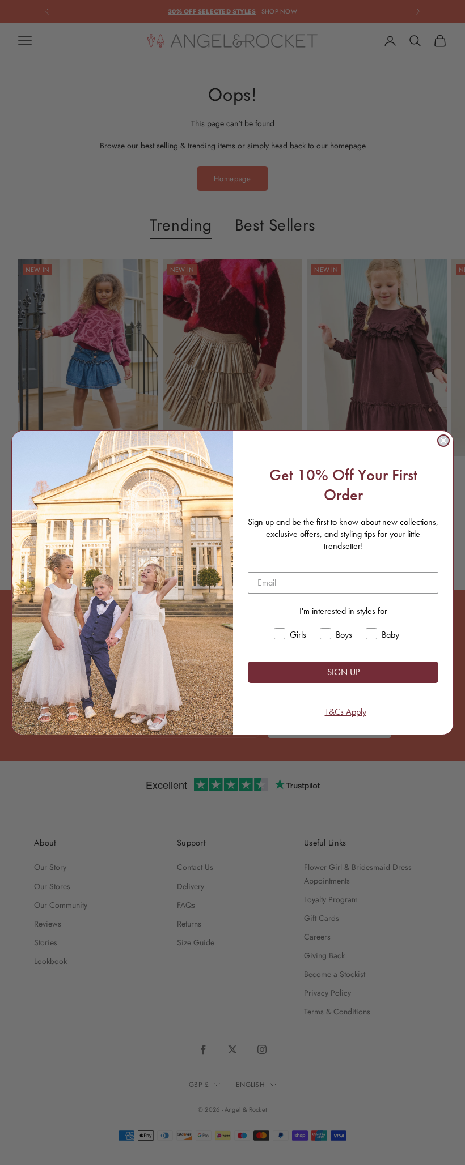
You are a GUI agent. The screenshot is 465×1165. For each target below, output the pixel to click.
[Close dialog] (443, 440)
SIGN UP (343, 672)
